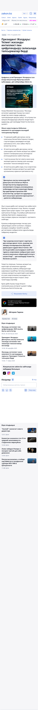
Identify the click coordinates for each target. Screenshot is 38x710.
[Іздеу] (30, 13)
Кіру (35, 379)
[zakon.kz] (6, 13)
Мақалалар (32, 17)
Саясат (3, 17)
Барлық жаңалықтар (14, 30)
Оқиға (20, 17)
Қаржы (14, 17)
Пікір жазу (32, 390)
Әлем (9, 17)
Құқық (25, 17)
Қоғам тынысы (27, 30)
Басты (3, 30)
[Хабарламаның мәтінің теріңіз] (19, 385)
